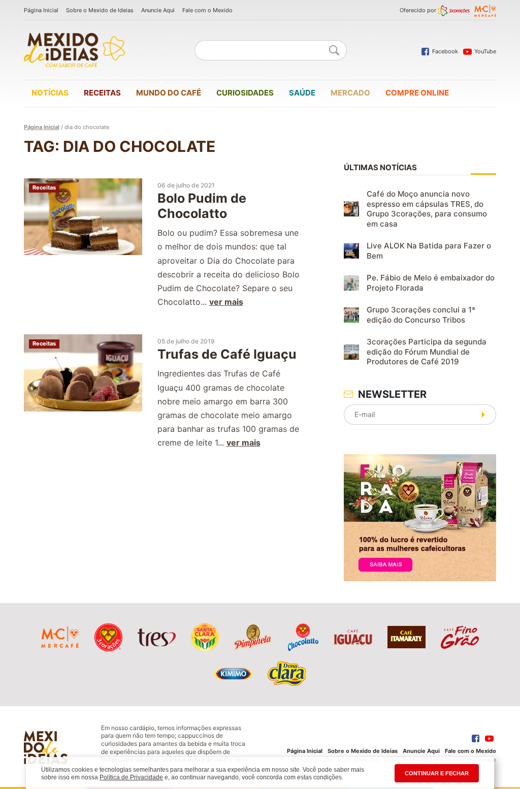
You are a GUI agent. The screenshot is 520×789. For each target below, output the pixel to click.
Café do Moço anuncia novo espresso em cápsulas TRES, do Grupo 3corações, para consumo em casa (427, 209)
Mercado (350, 93)
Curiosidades (245, 93)
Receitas (102, 93)
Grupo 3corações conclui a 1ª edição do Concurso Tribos (421, 315)
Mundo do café (168, 93)
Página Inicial (41, 10)
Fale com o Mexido (207, 10)
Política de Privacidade (131, 777)
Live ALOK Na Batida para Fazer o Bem (429, 251)
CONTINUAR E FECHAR (437, 773)
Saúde (302, 93)
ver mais (226, 302)
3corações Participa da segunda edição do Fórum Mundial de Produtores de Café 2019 (426, 351)
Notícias (50, 93)
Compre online (417, 93)
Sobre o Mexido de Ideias (100, 10)
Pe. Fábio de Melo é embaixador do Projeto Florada (431, 283)
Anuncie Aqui (158, 10)
